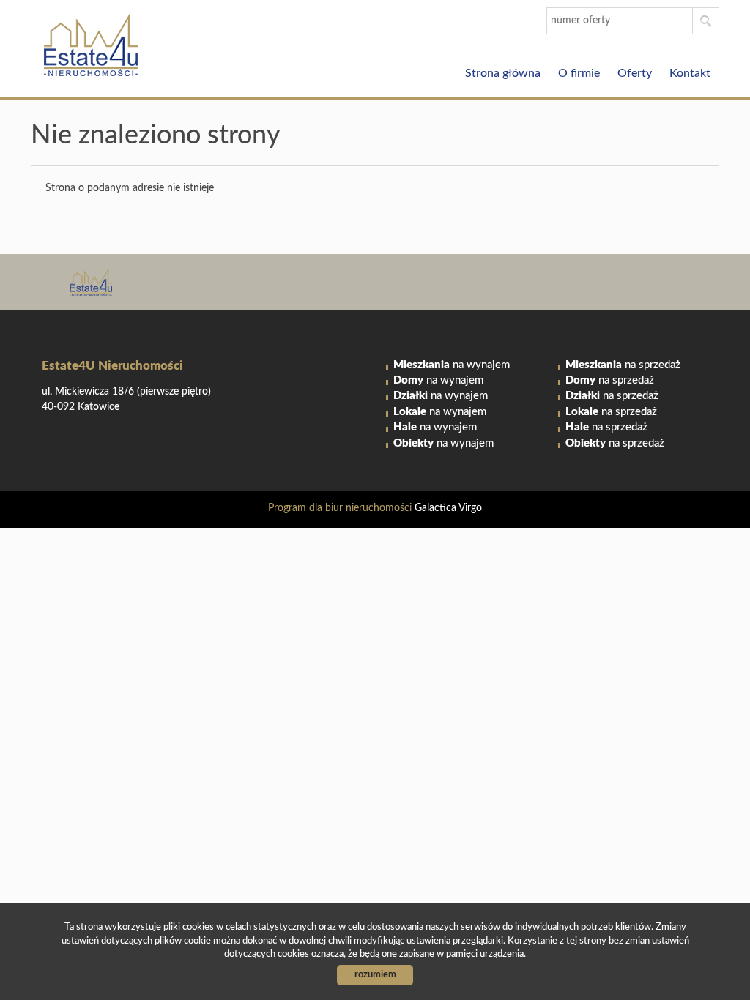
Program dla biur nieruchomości (341, 508)
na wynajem (451, 364)
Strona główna (503, 73)
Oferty (634, 73)
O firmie (579, 73)
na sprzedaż (622, 364)
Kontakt (689, 73)
